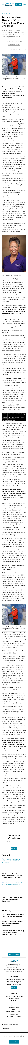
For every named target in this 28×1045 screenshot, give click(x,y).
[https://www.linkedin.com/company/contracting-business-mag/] (13, 1000)
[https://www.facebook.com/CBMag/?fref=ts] (11, 1000)
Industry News (6, 13)
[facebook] (8, 50)
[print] (25, 50)
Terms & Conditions (13, 1024)
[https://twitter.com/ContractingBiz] (16, 1000)
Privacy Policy (5, 1024)
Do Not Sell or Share (17, 1021)
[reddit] (16, 50)
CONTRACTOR (14, 1009)
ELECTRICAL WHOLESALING (14, 1016)
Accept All (14, 1041)
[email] (19, 50)
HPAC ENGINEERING (14, 1007)
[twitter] (14, 50)
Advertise (9, 1021)
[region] (14, 1038)
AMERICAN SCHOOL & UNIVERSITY (14, 1011)
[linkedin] (11, 50)
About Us (4, 1021)
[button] (3, 4)
